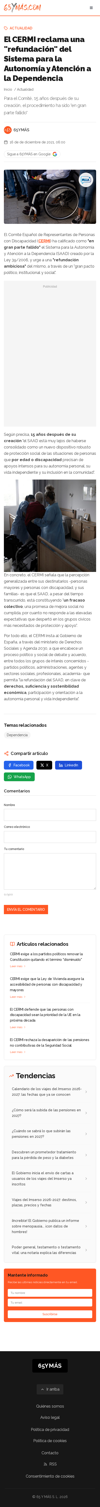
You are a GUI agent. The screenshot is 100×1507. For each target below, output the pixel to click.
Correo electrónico (17, 827)
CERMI (44, 241)
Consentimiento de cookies (50, 1476)
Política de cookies (50, 1440)
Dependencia (17, 735)
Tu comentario (14, 849)
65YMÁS (21, 130)
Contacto (50, 1453)
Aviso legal (50, 1417)
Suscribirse (50, 1314)
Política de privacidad (50, 1429)
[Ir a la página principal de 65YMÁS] (22, 8)
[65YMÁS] (8, 130)
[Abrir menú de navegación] (91, 8)
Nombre (9, 805)
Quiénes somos (50, 1406)
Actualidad (21, 28)
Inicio (8, 89)
